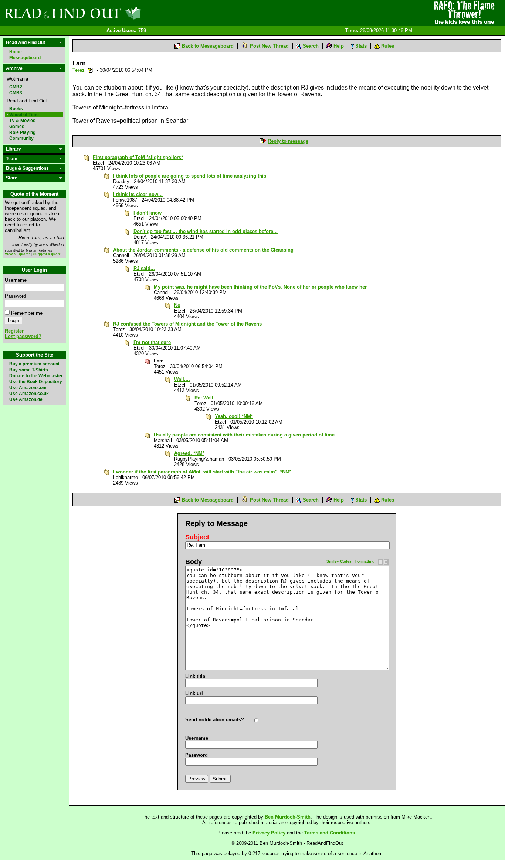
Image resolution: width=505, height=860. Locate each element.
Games (16, 126)
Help (338, 46)
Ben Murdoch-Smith (288, 817)
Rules (387, 46)
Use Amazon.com (28, 387)
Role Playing (22, 132)
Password (15, 296)
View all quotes (17, 254)
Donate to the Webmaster (36, 375)
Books (16, 108)
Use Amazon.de (26, 399)
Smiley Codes (339, 561)
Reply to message (288, 141)
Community (21, 138)
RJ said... (144, 268)
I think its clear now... (138, 194)
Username (16, 280)
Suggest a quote (47, 254)
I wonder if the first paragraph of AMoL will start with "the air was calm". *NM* (202, 472)
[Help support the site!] (464, 12)
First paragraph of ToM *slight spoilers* (138, 157)
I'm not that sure (152, 342)
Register (14, 331)
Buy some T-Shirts (28, 369)
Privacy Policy (269, 833)
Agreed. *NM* (189, 453)
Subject (197, 537)
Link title (195, 676)
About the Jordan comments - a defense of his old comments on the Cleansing (203, 250)
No (177, 305)
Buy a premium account (34, 364)
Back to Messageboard (208, 46)
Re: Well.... (206, 398)
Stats (361, 46)
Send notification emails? (214, 719)
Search (311, 46)
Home (15, 51)
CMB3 (15, 92)
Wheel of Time (24, 114)
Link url (194, 693)
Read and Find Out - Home (111, 13)
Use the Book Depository (35, 381)
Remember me (27, 313)
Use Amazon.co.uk (29, 393)
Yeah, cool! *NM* (234, 416)
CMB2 (15, 87)
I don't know (147, 213)
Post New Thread (269, 46)
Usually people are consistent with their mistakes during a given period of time (244, 435)
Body (193, 562)
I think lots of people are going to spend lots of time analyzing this (189, 176)
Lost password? (23, 336)
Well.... (182, 379)
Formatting (364, 561)
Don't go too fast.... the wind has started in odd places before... (205, 231)
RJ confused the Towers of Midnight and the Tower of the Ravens (187, 324)
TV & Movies (22, 120)
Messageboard (25, 57)
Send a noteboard (91, 70)
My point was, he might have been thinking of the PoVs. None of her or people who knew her (260, 287)
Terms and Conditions (329, 833)
